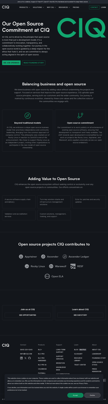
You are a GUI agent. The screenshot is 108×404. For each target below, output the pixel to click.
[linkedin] (21, 358)
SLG (104, 399)
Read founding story (34, 63)
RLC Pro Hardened (42, 359)
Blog (80, 350)
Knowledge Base (61, 368)
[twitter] (25, 358)
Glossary (78, 354)
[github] (29, 358)
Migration (60, 363)
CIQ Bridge (42, 369)
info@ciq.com (26, 354)
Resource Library (78, 359)
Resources (63, 7)
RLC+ (40, 350)
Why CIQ (50, 7)
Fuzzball (42, 373)
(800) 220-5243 (26, 350)
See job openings (11, 63)
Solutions (37, 7)
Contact (94, 7)
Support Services (59, 357)
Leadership (96, 354)
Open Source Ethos (97, 363)
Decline (92, 395)
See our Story (80, 315)
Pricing (76, 7)
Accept (75, 395)
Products (23, 7)
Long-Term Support (60, 351)
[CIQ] (5, 7)
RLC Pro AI (42, 365)
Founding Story (99, 358)
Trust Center (80, 365)
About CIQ (96, 350)
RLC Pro (41, 354)
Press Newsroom (96, 370)
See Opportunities (27, 315)
